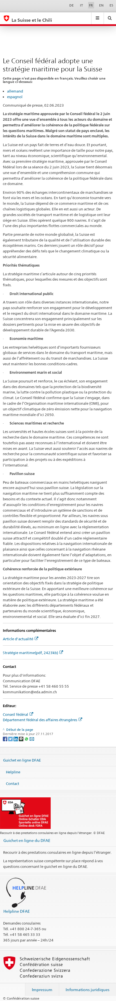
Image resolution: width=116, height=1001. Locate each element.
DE (71, 5)
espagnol (15, 96)
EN (101, 5)
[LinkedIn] (16, 738)
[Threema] (21, 738)
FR (91, 5)
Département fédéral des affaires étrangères (40, 720)
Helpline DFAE (16, 911)
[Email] (32, 738)
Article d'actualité (18, 639)
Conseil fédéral (15, 714)
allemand (15, 91)
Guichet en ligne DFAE (22, 760)
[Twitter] (11, 738)
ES (111, 5)
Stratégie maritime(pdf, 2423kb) (30, 652)
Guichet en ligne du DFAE (26, 840)
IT (81, 5)
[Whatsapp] (27, 738)
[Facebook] (5, 738)
